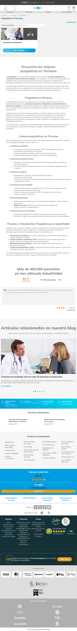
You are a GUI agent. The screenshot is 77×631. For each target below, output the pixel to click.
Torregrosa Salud (49, 458)
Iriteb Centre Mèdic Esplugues (50, 454)
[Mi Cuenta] (5, 8)
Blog (8, 523)
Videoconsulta (29, 12)
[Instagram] (45, 507)
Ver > (60, 280)
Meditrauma (9, 442)
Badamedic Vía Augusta (48, 449)
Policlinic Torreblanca (9, 457)
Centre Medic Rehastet (29, 456)
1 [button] (36, 317)
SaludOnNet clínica (23, 523)
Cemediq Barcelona (50, 442)
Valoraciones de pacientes (65, 499)
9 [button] (51, 429)
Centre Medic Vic (67, 457)
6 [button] (42, 429)
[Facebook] (36, 507)
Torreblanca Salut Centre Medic (67, 453)
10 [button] (54, 429)
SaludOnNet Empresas (23, 532)
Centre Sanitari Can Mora (29, 443)
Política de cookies (8, 536)
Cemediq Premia (48, 445)
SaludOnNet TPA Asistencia (23, 539)
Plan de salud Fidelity (67, 12)
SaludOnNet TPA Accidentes (23, 535)
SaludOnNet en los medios (38, 526)
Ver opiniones (38, 491)
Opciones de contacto (8, 528)
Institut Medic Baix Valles (10, 446)
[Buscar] (68, 8)
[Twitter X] (40, 507)
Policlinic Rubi (10, 450)
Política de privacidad (8, 533)
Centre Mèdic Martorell (66, 461)
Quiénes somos (8, 525)
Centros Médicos (29, 498)
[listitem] (19, 41)
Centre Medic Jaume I (66, 448)
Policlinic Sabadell (11, 453)
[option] (20, 422)
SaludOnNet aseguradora (23, 526)
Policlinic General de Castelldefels (31, 451)
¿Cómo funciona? (71, 22)
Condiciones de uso (8, 531)
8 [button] (48, 429)
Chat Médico (48, 12)
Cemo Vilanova (29, 460)
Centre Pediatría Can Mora (67, 443)
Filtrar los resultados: (8, 25)
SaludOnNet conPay (23, 529)
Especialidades (9, 12)
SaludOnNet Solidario (38, 535)
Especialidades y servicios (11, 499)
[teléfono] (14, 8)
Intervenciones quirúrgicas (47, 499)
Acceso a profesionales (23, 543)
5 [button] (39, 429)
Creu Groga (28, 447)
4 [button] (36, 429)
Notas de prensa (38, 523)
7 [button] (45, 429)
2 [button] (39, 317)
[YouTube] (49, 507)
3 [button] (43, 317)
